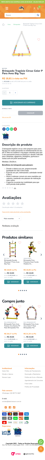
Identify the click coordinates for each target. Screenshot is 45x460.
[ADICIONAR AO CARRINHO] (12, 282)
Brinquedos (17, 24)
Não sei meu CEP (6, 117)
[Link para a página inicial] (3, 24)
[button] (3, 255)
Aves (9, 24)
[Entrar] (34, 8)
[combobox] (22, 15)
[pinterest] (15, 129)
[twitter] (7, 129)
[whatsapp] (11, 129)
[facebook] (4, 129)
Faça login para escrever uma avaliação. (16, 212)
